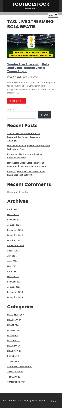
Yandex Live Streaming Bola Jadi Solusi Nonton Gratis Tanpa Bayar (28, 67)
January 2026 (14, 224)
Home (54, 401)
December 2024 (15, 292)
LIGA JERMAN (13, 340)
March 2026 (13, 214)
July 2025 (12, 255)
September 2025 (15, 245)
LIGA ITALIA (12, 335)
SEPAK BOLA (32, 76)
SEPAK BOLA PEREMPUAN (19, 366)
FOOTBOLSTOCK (31, 4)
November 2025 (15, 235)
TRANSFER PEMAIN (16, 381)
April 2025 (12, 271)
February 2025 (14, 281)
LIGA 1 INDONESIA (15, 314)
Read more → (17, 100)
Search (10, 109)
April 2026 (12, 209)
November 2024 (15, 297)
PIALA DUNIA (13, 356)
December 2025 (15, 230)
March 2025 (13, 276)
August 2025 (13, 250)
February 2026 (14, 219)
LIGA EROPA (13, 325)
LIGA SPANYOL (14, 350)
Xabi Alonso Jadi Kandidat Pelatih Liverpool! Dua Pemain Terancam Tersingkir (23, 137)
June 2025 (12, 261)
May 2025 (11, 266)
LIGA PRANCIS (14, 345)
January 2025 (14, 286)
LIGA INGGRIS (13, 330)
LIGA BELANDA (14, 319)
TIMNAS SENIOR (15, 371)
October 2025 (14, 240)
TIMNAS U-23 (13, 376)
